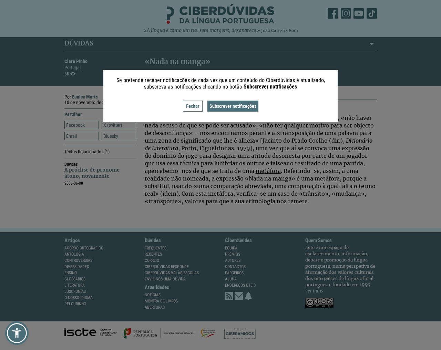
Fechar (192, 106)
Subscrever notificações (232, 106)
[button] (17, 333)
